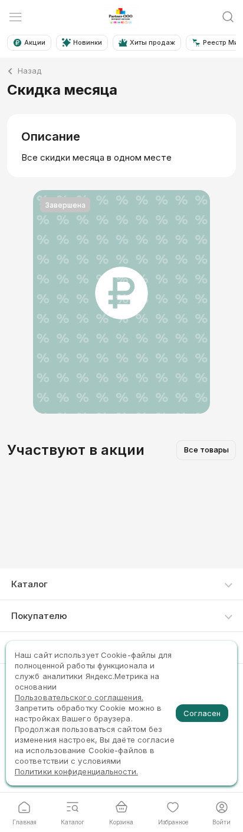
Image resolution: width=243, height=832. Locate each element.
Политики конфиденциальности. (76, 771)
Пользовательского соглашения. (79, 697)
